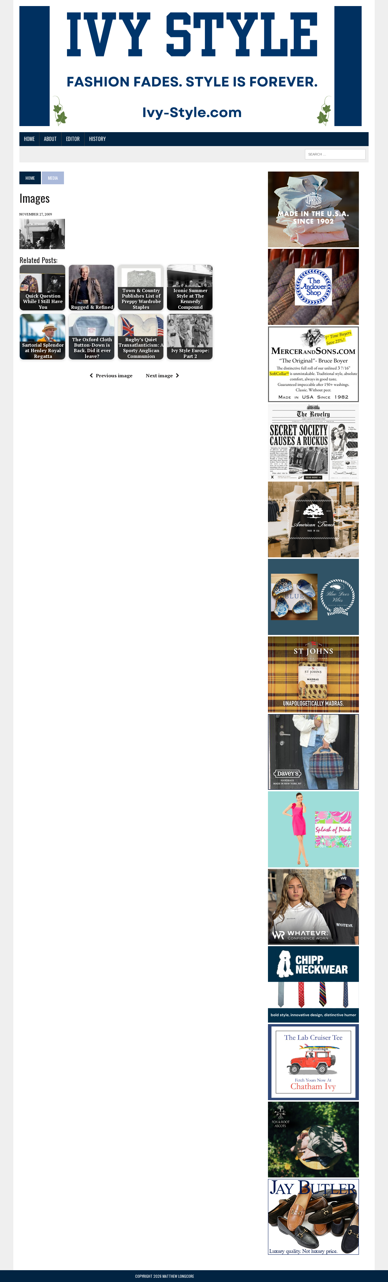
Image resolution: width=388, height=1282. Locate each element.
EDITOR (73, 138)
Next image (159, 375)
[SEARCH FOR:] (335, 153)
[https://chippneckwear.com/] (313, 1018)
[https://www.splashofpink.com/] (313, 863)
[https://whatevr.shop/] (313, 940)
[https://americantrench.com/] (313, 553)
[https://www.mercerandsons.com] (313, 398)
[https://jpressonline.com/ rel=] (313, 243)
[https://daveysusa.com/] (313, 785)
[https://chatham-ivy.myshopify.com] (313, 1096)
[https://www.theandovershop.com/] (313, 320)
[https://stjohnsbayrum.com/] (313, 708)
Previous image (114, 375)
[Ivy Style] (190, 66)
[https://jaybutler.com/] (313, 1250)
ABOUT (50, 138)
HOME (29, 138)
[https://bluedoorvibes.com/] (313, 630)
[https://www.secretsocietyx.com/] (313, 475)
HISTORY (97, 138)
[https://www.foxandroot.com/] (313, 1173)
